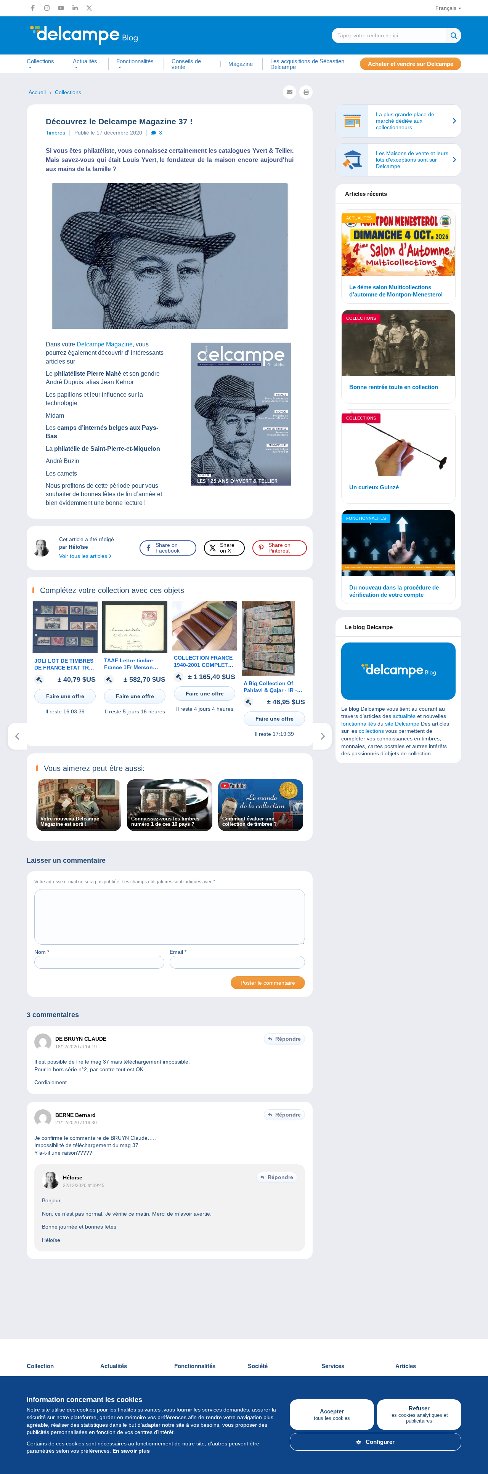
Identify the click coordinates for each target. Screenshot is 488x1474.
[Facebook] (33, 8)
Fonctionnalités (366, 518)
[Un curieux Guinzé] (398, 444)
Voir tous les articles (84, 556)
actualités (404, 716)
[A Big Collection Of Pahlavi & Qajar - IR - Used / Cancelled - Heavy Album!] (268, 674)
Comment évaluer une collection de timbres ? (249, 821)
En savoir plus (131, 1451)
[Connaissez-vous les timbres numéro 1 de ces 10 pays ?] (169, 827)
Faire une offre (65, 696)
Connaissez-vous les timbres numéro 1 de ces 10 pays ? (165, 821)
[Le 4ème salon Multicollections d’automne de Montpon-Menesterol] (398, 244)
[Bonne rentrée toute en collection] (398, 344)
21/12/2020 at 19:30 (76, 1122)
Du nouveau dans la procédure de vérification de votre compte (394, 591)
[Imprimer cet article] (306, 92)
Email (178, 952)
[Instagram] (47, 8)
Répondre (288, 1039)
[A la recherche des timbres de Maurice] (17, 736)
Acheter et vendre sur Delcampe (410, 64)
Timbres (55, 133)
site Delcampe (402, 724)
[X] (89, 8)
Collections (361, 318)
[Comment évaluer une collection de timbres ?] (260, 827)
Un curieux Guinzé (374, 487)
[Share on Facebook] (12, 523)
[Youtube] (61, 8)
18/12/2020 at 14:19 (76, 1046)
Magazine (240, 64)
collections (371, 731)
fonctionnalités (358, 724)
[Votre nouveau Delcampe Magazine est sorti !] (78, 827)
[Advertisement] (398, 824)
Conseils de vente (186, 64)
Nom (41, 952)
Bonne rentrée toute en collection (393, 387)
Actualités (359, 218)
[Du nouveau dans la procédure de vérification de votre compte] (398, 544)
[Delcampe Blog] (101, 35)
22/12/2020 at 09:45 (83, 1185)
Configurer (380, 1442)
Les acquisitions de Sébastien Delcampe (307, 64)
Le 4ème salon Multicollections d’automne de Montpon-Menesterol (396, 291)
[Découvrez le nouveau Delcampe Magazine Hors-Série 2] (322, 736)
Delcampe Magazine (105, 344)
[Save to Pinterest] (12, 560)
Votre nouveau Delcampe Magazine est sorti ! (69, 821)
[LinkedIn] (75, 8)
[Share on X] (12, 542)
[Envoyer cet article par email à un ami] (289, 92)
